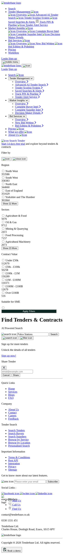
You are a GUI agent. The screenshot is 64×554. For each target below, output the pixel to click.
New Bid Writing (45, 43)
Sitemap (12, 469)
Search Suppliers (17, 436)
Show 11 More (10, 203)
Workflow (13, 52)
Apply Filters (29, 311)
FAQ (11, 397)
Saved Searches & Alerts (28, 90)
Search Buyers (16, 433)
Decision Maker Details (28, 112)
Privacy (12, 466)
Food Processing (14, 235)
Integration (14, 463)
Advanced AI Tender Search (30, 84)
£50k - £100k (12, 266)
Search (12, 8)
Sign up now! (8, 355)
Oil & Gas (11, 222)
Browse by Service (18, 439)
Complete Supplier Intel (29, 34)
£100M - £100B (14, 286)
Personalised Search (19, 445)
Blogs (11, 394)
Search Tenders (16, 430)
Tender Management (19, 11)
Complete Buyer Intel (47, 31)
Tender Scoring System (37, 17)
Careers (12, 415)
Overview (22, 14)
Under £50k (11, 260)
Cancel (6, 375)
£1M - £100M (13, 279)
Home (11, 388)
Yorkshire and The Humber (20, 197)
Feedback (13, 418)
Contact (12, 412)
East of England (14, 190)
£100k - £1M (12, 273)
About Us (13, 134)
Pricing (12, 49)
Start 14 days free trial (13, 143)
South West (11, 177)
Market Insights (17, 28)
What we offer (16, 131)
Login (5, 58)
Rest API (13, 460)
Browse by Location (19, 442)
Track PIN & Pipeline (27, 93)
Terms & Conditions (19, 457)
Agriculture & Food (16, 215)
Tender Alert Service (36, 25)
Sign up (13, 58)
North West (11, 171)
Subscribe (53, 481)
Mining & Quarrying (16, 228)
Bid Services (15, 40)
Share (16, 375)
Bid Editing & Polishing (28, 125)
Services (12, 391)
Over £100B (12, 292)
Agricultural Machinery (18, 241)
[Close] (3, 368)
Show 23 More (10, 248)
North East (11, 184)
